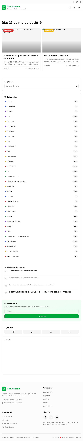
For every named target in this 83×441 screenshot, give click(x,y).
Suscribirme (41, 316)
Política (45, 403)
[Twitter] (77, 2)
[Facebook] (73, 2)
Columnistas (47, 406)
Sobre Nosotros (7, 417)
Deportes (46, 396)
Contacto (5, 420)
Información (47, 392)
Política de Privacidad (9, 424)
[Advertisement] (41, 357)
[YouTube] (80, 2)
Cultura (46, 399)
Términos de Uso (8, 427)
